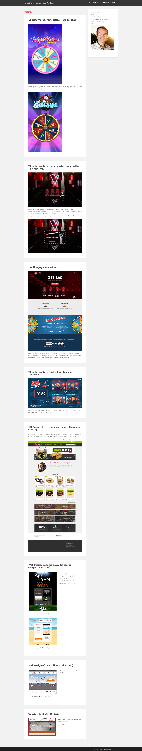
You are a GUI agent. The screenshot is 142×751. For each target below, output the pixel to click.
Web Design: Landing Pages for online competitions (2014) (49, 566)
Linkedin (93, 23)
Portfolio (95, 3)
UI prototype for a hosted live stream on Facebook (50, 373)
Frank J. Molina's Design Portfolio (39, 3)
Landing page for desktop (42, 267)
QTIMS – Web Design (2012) (43, 713)
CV (89, 3)
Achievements (105, 3)
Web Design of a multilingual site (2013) (50, 665)
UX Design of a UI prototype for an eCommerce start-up (54, 428)
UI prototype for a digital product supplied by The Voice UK (53, 167)
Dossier (113, 3)
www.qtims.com (61, 727)
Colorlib (105, 749)
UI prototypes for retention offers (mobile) (52, 19)
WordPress (115, 749)
